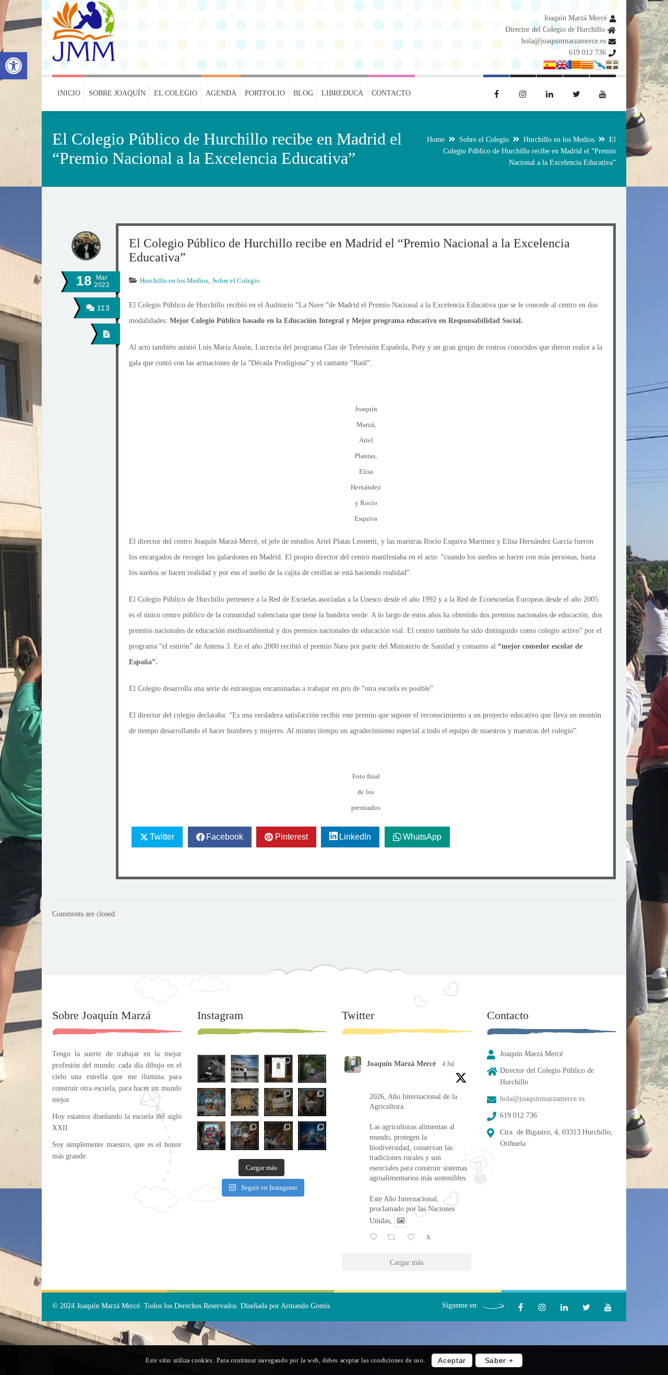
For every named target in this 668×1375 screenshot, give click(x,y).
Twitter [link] (162, 836)
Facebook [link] (224, 836)
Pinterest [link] (291, 836)
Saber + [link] (499, 1360)
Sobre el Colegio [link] (484, 140)
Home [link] (436, 140)
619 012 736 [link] (587, 52)
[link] (13, 65)
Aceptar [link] (452, 1360)
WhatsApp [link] (422, 836)
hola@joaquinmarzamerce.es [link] (563, 41)
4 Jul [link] (448, 1064)
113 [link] (102, 308)
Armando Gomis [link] (305, 1306)
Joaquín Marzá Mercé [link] (575, 18)
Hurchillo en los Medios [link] (558, 140)
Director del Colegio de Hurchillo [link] (555, 29)
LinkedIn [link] (355, 836)
